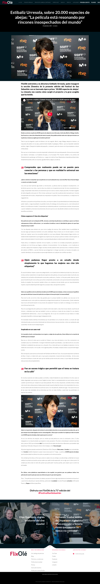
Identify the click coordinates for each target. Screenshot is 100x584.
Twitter (54, 556)
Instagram (54, 562)
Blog (32, 556)
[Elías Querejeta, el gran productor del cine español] (25, 523)
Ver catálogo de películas (37, 553)
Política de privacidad (36, 562)
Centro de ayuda (79, 553)
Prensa (33, 565)
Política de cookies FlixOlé (37, 570)
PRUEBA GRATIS (85, 2)
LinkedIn (54, 565)
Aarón (56, 25)
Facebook (54, 559)
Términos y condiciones (37, 559)
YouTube (54, 553)
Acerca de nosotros (36, 567)
